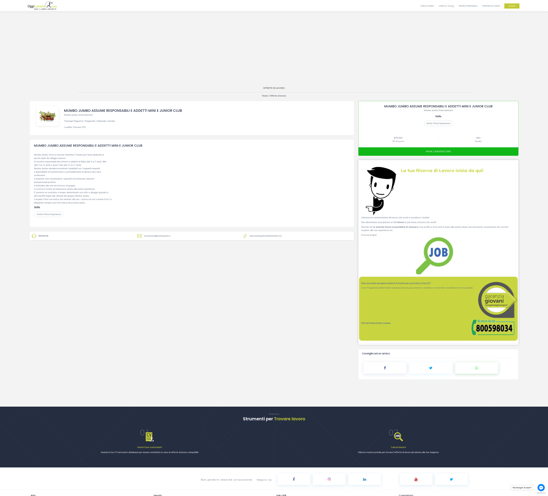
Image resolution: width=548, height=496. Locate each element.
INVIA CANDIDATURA (438, 151)
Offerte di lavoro (277, 96)
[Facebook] (294, 479)
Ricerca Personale (468, 6)
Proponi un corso (491, 6)
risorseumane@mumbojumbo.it (157, 236)
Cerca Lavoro (427, 6)
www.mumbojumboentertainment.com (265, 236)
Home (267, 96)
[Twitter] (451, 479)
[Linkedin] (364, 479)
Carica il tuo (446, 6)
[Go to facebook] (541, 487)
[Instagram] (329, 479)
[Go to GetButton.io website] (541, 493)
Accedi (512, 6)
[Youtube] (416, 479)
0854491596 (43, 236)
